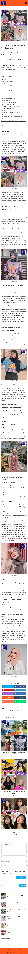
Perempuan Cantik (7, 54)
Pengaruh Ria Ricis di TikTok (8, 94)
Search (2, 882)
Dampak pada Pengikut (6, 96)
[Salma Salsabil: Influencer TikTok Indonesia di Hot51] (3, 918)
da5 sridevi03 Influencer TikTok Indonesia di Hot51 (14, 753)
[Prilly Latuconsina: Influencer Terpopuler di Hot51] (3, 896)
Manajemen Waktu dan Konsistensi (9, 102)
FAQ (2, 114)
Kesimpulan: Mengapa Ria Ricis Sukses (10, 112)
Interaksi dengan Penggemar (7, 104)
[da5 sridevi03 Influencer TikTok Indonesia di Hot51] (3, 911)
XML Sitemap (21, 949)
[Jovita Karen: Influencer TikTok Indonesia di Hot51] (3, 925)
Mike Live (5, 52)
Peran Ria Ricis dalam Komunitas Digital (10, 106)
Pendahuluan (4, 79)
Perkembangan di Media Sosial (8, 85)
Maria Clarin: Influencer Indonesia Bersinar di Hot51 (14, 831)
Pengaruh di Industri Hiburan (8, 98)
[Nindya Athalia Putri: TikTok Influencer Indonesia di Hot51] (3, 904)
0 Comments (18, 54)
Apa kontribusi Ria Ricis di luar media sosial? (11, 125)
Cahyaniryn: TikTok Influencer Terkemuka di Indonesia (14, 792)
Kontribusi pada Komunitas (7, 108)
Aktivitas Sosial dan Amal (7, 110)
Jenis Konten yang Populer (7, 90)
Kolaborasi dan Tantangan (7, 92)
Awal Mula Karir (5, 83)
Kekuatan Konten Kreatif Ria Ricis (9, 87)
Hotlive (9, 949)
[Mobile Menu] (26, 3)
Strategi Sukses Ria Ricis (7, 100)
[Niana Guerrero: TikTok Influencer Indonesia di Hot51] (3, 932)
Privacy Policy (15, 949)
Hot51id (5, 949)
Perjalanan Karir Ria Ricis (7, 81)
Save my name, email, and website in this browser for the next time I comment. (13, 872)
